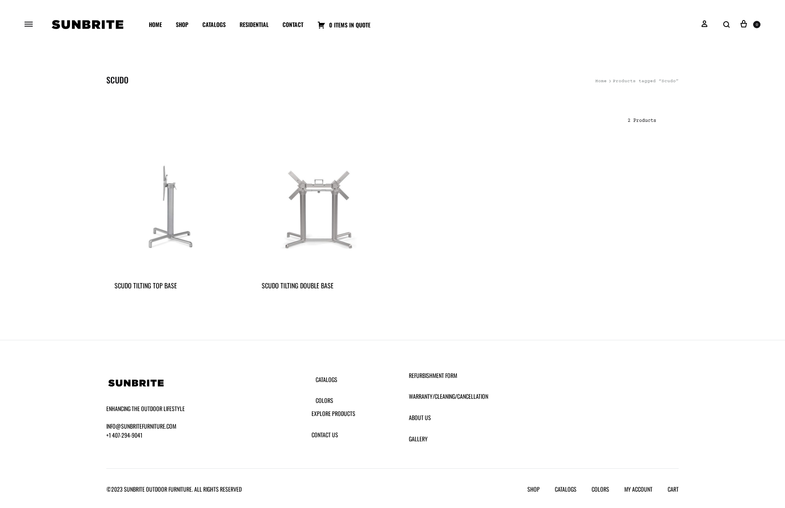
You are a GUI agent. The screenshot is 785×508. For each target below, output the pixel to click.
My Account (638, 489)
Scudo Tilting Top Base (145, 285)
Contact (293, 24)
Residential (254, 24)
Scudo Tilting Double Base (298, 285)
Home (155, 24)
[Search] (726, 24)
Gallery (418, 438)
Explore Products (333, 413)
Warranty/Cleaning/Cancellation (448, 396)
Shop (182, 24)
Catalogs (214, 24)
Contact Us (325, 434)
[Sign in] (704, 24)
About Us (420, 417)
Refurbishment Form (433, 375)
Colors (324, 400)
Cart (673, 489)
